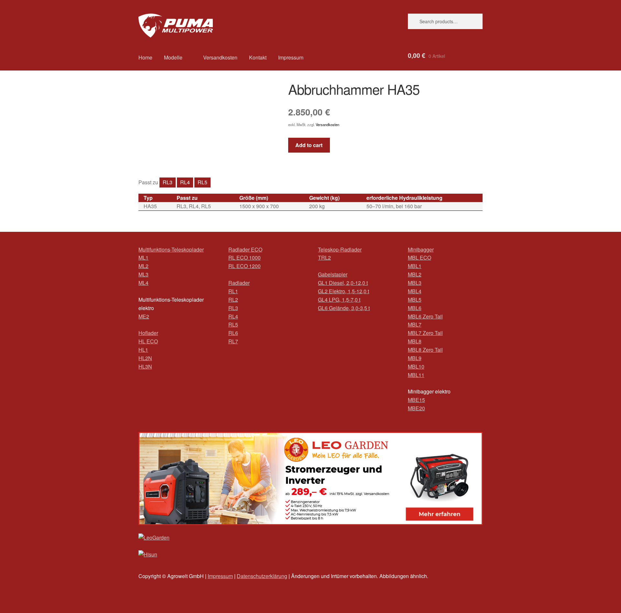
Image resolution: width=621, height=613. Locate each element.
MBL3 (414, 282)
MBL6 (414, 308)
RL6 (233, 333)
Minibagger (421, 249)
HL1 (143, 349)
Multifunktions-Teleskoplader (171, 249)
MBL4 (414, 291)
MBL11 (416, 375)
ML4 (143, 282)
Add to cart (308, 145)
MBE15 (416, 399)
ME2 (143, 316)
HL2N (145, 358)
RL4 (185, 182)
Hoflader (148, 333)
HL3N (145, 366)
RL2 (233, 299)
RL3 (167, 182)
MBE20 (416, 408)
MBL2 (414, 274)
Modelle (173, 57)
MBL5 (414, 299)
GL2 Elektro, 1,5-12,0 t (343, 291)
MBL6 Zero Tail (425, 316)
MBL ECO (419, 257)
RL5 (202, 182)
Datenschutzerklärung (262, 576)
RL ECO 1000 (244, 257)
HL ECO (148, 341)
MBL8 (414, 341)
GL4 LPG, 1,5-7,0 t (339, 299)
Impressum (290, 57)
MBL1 (414, 266)
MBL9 (414, 358)
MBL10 (416, 366)
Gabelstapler (332, 274)
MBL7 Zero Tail (425, 333)
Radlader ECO (245, 249)
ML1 (143, 257)
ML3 (143, 274)
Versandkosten (220, 57)
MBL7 (414, 324)
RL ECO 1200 (244, 266)
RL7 (233, 341)
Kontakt (258, 57)
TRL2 (324, 257)
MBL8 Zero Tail (425, 349)
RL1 (233, 291)
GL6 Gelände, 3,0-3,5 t (344, 308)
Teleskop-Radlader (340, 249)
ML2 (143, 266)
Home (145, 57)
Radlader (239, 282)
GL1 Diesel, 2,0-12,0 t (343, 282)
